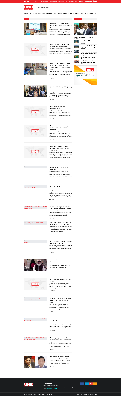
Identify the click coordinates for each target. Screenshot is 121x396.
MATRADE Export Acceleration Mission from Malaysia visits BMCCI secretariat (60, 88)
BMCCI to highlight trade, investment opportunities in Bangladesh (58, 188)
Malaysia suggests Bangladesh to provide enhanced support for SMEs (60, 300)
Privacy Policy (32, 394)
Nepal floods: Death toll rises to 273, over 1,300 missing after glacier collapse (89, 47)
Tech (30, 13)
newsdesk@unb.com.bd (50, 388)
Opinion (65, 13)
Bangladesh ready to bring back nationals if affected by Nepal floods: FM (88, 42)
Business (35, 13)
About (25, 394)
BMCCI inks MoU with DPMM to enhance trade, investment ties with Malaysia (59, 148)
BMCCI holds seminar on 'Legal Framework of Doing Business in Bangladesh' (59, 128)
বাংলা (76, 1)
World (54, 13)
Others (91, 13)
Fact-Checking (84, 13)
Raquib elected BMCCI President (59, 357)
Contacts (49, 394)
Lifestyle (60, 13)
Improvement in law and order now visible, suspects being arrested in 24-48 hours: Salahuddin (84, 37)
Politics (70, 13)
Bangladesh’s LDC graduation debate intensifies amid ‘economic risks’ (60, 25)
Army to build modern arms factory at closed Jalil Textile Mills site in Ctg (89, 57)
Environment (76, 13)
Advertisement (41, 394)
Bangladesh (49, 13)
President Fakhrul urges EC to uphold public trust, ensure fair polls (88, 62)
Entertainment (41, 13)
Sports (26, 13)
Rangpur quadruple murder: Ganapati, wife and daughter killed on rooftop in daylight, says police (89, 52)
